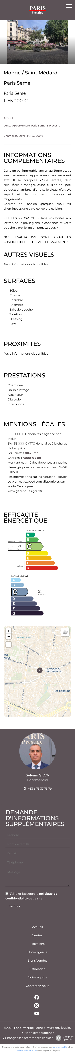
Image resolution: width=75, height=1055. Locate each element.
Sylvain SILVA (37, 775)
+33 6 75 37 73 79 (40, 788)
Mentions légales (59, 1027)
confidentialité (60, 1047)
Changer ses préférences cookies (29, 1038)
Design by (68, 1038)
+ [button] (8, 631)
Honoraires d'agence (39, 1033)
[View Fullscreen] (8, 644)
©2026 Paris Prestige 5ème (23, 1028)
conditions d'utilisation (26, 1050)
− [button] (8, 636)
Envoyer (14, 906)
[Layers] (65, 632)
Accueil (8, 118)
